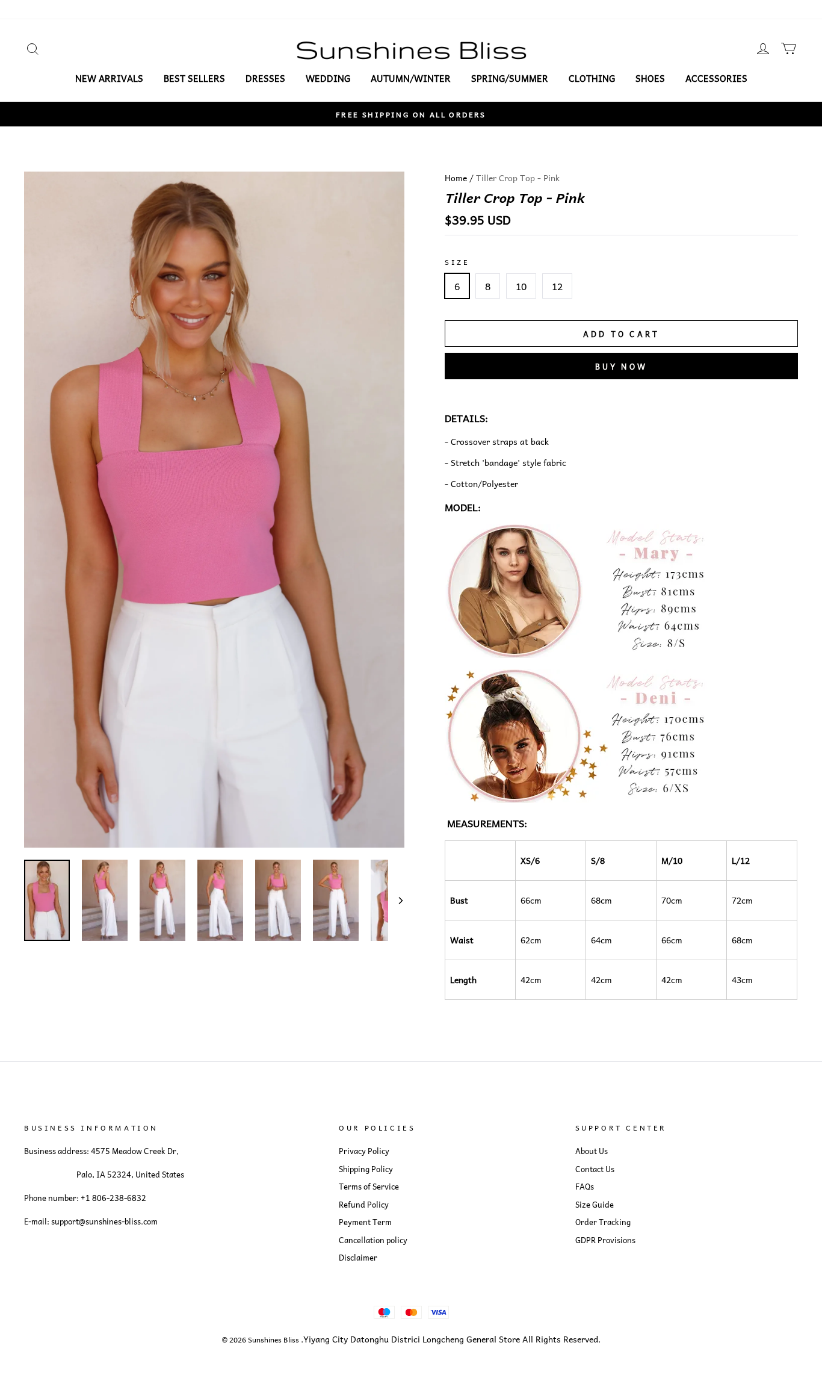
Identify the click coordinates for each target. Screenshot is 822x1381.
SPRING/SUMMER (509, 78)
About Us (591, 1151)
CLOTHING (592, 78)
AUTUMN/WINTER (411, 78)
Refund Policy (364, 1205)
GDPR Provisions (605, 1240)
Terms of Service (369, 1187)
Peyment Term (365, 1222)
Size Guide (594, 1205)
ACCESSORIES (716, 78)
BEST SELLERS (194, 78)
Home (456, 177)
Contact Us (594, 1169)
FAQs (584, 1187)
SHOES (650, 78)
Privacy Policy (364, 1151)
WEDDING (328, 78)
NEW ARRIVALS (109, 78)
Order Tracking (603, 1222)
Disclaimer (358, 1258)
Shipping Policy (366, 1169)
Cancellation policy (373, 1240)
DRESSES (265, 78)
